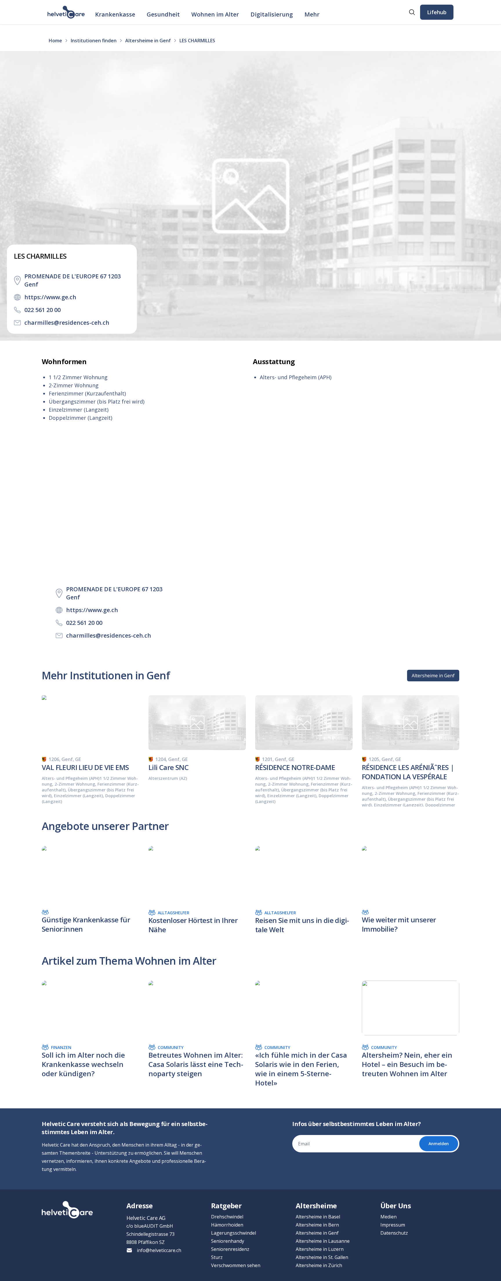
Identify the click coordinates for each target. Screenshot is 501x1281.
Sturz (217, 1257)
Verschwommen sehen (235, 1265)
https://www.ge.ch (50, 297)
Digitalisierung (272, 14)
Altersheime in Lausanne (323, 1241)
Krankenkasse (115, 14)
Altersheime (316, 1205)
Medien (388, 1217)
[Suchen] (412, 12)
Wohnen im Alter (215, 14)
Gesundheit (163, 14)
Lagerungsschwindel (233, 1233)
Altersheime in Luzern (320, 1249)
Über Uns (395, 1205)
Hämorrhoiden (227, 1225)
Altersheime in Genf (433, 675)
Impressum (392, 1225)
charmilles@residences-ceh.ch (66, 322)
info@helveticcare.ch (159, 1250)
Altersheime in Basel (318, 1217)
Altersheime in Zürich (319, 1265)
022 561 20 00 (42, 310)
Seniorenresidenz (230, 1249)
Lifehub (436, 12)
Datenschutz (394, 1233)
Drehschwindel (227, 1217)
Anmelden (439, 1143)
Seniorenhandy (227, 1241)
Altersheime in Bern (317, 1225)
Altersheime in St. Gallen (322, 1257)
